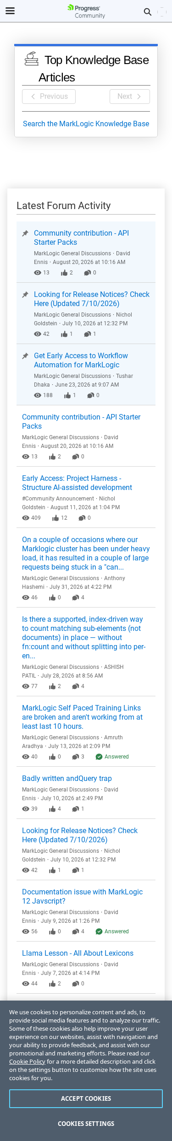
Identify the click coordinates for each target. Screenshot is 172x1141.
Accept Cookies (86, 1098)
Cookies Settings (86, 1123)
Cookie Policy (27, 1061)
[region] (86, 1071)
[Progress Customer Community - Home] (86, 11)
